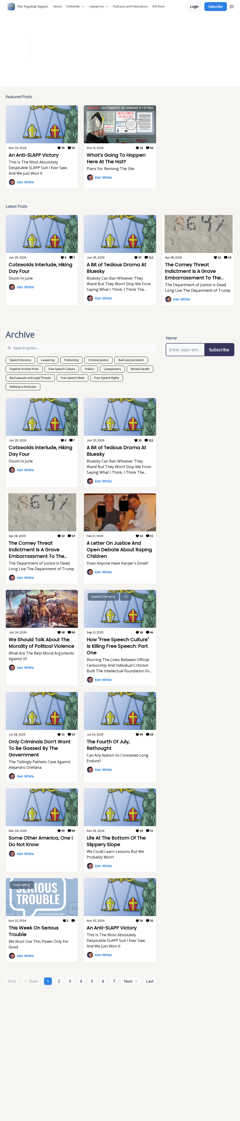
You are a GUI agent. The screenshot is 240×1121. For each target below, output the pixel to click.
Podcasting (71, 360)
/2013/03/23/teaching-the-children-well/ (135, 51)
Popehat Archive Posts (24, 369)
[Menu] (231, 5)
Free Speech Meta (72, 378)
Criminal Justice (98, 360)
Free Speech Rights (106, 378)
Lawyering (47, 360)
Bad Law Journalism (131, 360)
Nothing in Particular (23, 387)
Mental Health (140, 369)
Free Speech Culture (62, 369)
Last (150, 981)
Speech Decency (20, 360)
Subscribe (215, 6)
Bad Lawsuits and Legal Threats (30, 378)
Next (128, 981)
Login (194, 6)
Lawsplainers (112, 369)
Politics (89, 369)
